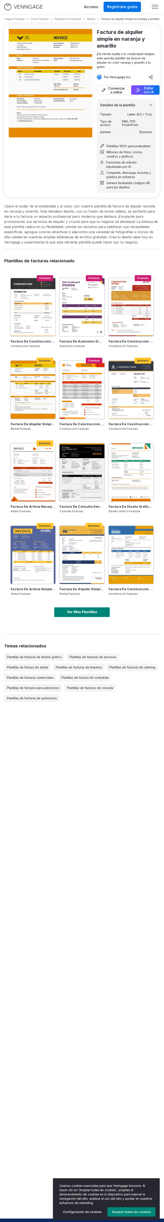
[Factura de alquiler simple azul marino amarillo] (82, 555)
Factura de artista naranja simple (33, 506)
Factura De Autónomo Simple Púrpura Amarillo (82, 341)
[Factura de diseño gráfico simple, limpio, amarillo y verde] (131, 472)
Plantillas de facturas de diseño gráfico (34, 657)
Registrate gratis (122, 7)
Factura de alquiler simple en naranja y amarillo (33, 424)
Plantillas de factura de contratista (85, 677)
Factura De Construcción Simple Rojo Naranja (131, 341)
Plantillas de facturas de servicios (92, 657)
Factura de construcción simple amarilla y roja (82, 424)
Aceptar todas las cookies (131, 1212)
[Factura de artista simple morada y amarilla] (33, 555)
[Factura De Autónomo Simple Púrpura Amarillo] (82, 307)
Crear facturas (40, 19)
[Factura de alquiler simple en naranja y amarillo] (33, 390)
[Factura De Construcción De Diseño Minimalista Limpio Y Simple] (131, 390)
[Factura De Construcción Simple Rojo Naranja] (131, 307)
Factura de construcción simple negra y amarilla (33, 341)
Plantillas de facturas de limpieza (79, 667)
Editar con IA (149, 90)
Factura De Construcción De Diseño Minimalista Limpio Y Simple (131, 424)
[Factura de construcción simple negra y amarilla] (33, 307)
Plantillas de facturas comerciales (30, 677)
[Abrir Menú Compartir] (150, 77)
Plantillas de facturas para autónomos (33, 688)
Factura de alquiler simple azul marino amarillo (82, 589)
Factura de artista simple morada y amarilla (33, 589)
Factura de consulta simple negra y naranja (82, 506)
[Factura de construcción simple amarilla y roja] (82, 390)
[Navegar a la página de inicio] (23, 7)
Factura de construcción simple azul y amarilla (131, 589)
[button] (113, 90)
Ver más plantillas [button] (82, 612)
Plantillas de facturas (68, 19)
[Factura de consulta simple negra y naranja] (82, 472)
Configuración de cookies (82, 1212)
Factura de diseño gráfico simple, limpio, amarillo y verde (131, 506)
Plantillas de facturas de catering (132, 667)
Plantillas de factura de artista (27, 667)
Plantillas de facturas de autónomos (32, 698)
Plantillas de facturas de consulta (90, 688)
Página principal (15, 19)
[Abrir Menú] (155, 7)
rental (91, 19)
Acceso (91, 7)
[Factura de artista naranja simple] (33, 472)
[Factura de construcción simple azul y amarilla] (131, 555)
